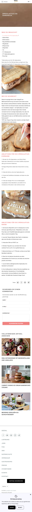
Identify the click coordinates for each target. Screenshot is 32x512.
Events (4, 472)
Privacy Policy (15, 503)
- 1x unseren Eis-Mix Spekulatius (10, 35)
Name (4, 300)
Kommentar (6, 313)
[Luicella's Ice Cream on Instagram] (15, 435)
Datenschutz (7, 454)
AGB (3, 450)
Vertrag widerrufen (16, 481)
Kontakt (5, 476)
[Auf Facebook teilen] (21, 282)
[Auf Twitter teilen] (17, 282)
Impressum (6, 458)
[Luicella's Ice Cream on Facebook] (3, 435)
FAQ (3, 447)
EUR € (4, 486)
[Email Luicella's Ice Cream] (19, 435)
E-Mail (4, 306)
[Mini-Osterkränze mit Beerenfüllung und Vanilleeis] (16, 347)
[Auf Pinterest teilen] (24, 282)
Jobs (3, 443)
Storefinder (6, 469)
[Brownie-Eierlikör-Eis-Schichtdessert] (16, 401)
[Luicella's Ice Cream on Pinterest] (11, 435)
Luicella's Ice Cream (11, 490)
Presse (4, 465)
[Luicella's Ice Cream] (16, 1)
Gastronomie (7, 461)
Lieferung (5, 439)
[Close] (30, 494)
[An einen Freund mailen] (28, 282)
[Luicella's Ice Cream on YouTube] (7, 435)
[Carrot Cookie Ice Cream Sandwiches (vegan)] (16, 374)
